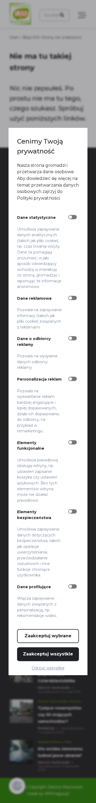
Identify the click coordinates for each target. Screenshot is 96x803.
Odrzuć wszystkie (48, 668)
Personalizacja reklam (39, 379)
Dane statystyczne (36, 217)
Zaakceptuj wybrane (48, 635)
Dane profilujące (34, 586)
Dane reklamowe (34, 298)
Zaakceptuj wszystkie (48, 653)
